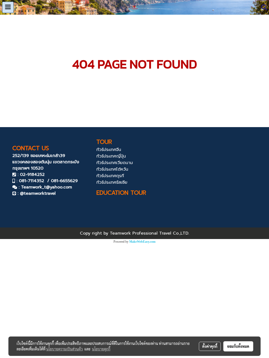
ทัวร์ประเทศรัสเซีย (111, 182)
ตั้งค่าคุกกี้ (209, 346)
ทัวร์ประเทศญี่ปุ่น (111, 156)
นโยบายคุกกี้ (101, 348)
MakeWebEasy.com (142, 241)
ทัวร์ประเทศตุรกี (110, 176)
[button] (262, 7)
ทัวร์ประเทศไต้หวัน (112, 169)
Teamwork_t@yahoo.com (46, 187)
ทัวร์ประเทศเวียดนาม (114, 163)
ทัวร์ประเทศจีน (108, 150)
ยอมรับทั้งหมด (238, 346)
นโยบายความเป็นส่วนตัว (64, 348)
